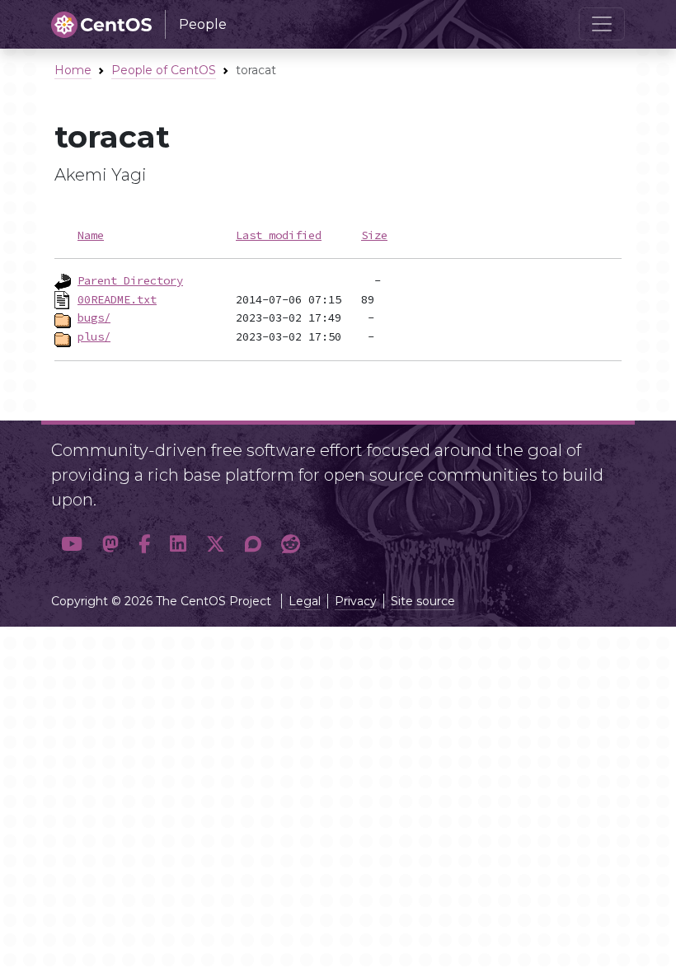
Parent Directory (130, 280)
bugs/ (93, 317)
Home (73, 70)
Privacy (356, 601)
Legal (305, 601)
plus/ (93, 336)
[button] (71, 544)
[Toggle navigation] (602, 23)
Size (374, 235)
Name (90, 235)
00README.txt (117, 299)
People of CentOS (163, 70)
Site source (423, 601)
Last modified (279, 235)
